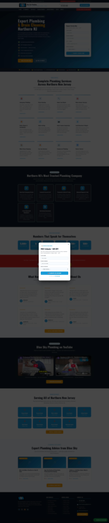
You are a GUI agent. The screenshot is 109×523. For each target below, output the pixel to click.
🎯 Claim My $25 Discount (54, 273)
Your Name (43, 255)
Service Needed (44, 266)
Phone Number (44, 261)
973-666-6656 (57, 276)
